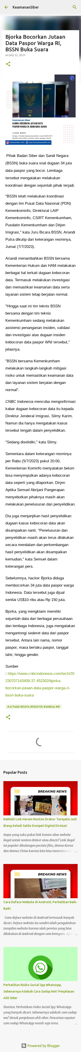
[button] (8, 64)
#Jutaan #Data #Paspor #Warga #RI (33, 706)
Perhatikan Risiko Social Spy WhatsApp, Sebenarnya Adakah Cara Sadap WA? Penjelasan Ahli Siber (38, 991)
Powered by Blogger (43, 1046)
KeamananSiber (26, 7)
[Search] (74, 7)
